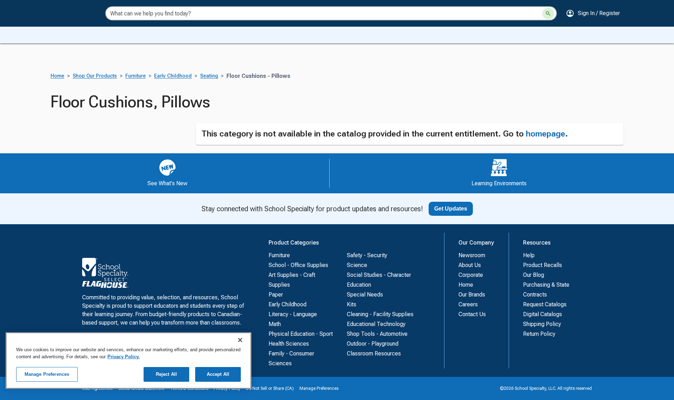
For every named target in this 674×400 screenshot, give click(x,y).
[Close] (240, 340)
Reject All (166, 374)
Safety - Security (367, 255)
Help (529, 255)
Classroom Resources (374, 353)
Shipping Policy (542, 324)
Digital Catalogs (542, 314)
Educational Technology (376, 324)
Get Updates (450, 209)
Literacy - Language (293, 314)
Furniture (135, 76)
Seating (209, 76)
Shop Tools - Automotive (377, 334)
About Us (469, 265)
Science (357, 265)
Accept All (218, 374)
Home (57, 76)
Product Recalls (542, 265)
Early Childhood (173, 76)
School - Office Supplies (298, 265)
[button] (593, 13)
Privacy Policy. (123, 356)
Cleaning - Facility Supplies (380, 314)
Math (275, 324)
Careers (468, 304)
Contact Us (472, 314)
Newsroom (471, 255)
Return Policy (539, 334)
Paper (276, 294)
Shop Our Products (95, 76)
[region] (128, 360)
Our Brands (471, 294)
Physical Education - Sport (301, 334)
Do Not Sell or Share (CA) (270, 388)
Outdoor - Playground (372, 343)
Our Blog (533, 275)
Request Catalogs (545, 304)
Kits (351, 304)
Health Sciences (289, 343)
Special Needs (365, 294)
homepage (545, 134)
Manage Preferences (318, 388)
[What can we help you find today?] (548, 13)
